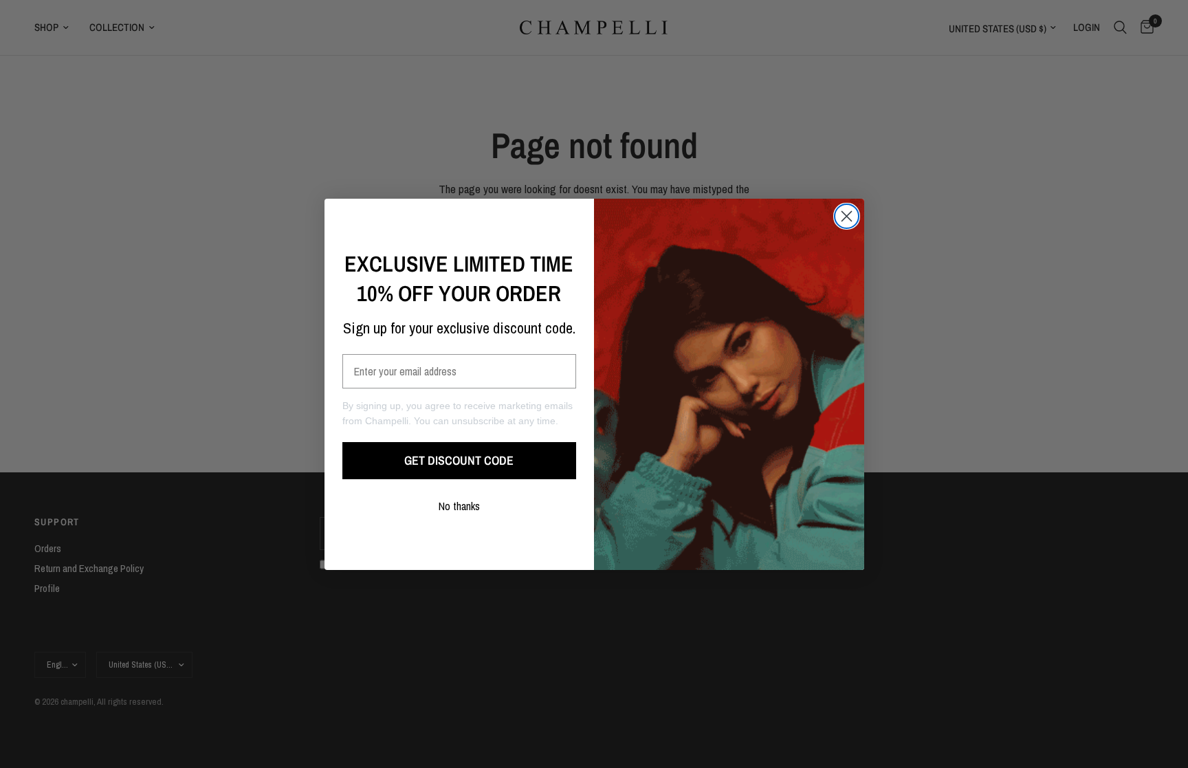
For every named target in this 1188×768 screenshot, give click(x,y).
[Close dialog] (847, 216)
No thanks (459, 506)
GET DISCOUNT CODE (459, 460)
